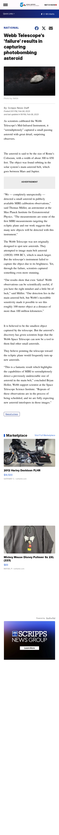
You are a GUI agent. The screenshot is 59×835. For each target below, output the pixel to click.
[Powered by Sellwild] (50, 618)
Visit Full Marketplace (45, 435)
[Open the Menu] (5, 5)
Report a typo (12, 414)
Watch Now (49, 5)
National (11, 27)
